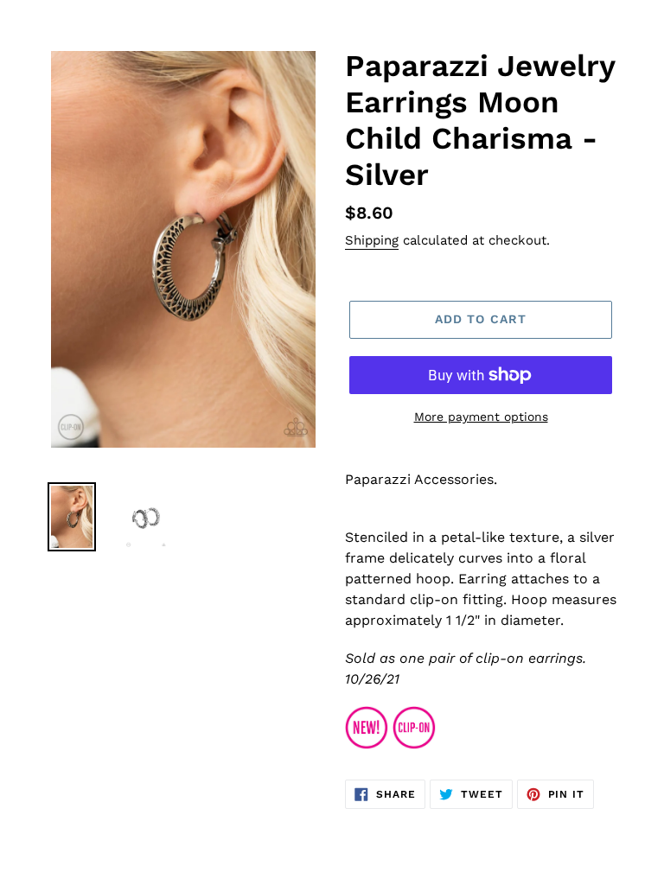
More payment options (481, 416)
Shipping (372, 240)
